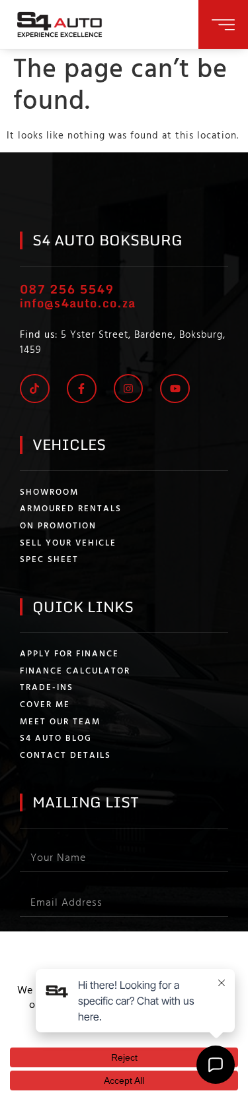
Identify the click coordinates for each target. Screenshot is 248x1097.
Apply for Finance (69, 654)
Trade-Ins (46, 688)
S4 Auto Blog (56, 739)
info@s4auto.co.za (78, 303)
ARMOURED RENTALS (71, 509)
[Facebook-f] (82, 389)
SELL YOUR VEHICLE (68, 543)
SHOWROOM (49, 492)
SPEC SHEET (49, 560)
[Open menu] (223, 24)
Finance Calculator (75, 671)
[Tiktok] (35, 389)
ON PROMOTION (58, 526)
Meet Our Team (60, 722)
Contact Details (65, 756)
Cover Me (45, 705)
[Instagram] (129, 389)
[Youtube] (175, 389)
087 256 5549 (67, 289)
